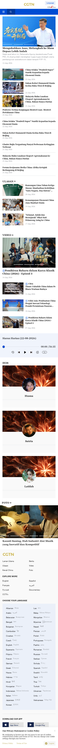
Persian (40, 630)
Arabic (11, 612)
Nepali (38, 626)
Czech (11, 640)
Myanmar (43, 621)
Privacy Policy (7, 743)
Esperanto (14, 649)
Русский (5, 590)
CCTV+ (5, 594)
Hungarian (13, 686)
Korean (12, 704)
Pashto (39, 644)
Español (32, 581)
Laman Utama (8, 561)
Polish (39, 635)
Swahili (40, 672)
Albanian (12, 607)
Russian (40, 654)
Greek (12, 667)
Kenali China (7, 570)
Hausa (11, 672)
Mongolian (41, 617)
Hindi (10, 681)
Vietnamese (43, 699)
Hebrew (12, 676)
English (5, 581)
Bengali (11, 621)
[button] (8, 44)
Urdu (38, 695)
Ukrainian (42, 690)
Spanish (40, 667)
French (12, 658)
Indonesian (17, 690)
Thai (37, 681)
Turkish (40, 686)
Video (31, 565)
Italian (12, 695)
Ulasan (5, 565)
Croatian (13, 635)
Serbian (40, 658)
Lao (37, 607)
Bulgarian (14, 626)
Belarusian (15, 617)
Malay (42, 612)
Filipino (12, 654)
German (12, 663)
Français (5, 585)
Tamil (38, 676)
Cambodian (12, 630)
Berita (31, 561)
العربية (31, 585)
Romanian (41, 649)
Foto (31, 570)
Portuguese (43, 640)
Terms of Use (22, 743)
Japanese (13, 699)
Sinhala (39, 663)
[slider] (3, 346)
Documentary (34, 590)
